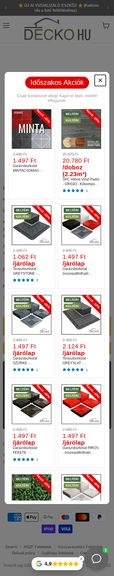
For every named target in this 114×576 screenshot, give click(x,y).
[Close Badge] (81, 559)
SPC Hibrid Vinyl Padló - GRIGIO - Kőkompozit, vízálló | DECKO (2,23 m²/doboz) (81, 186)
